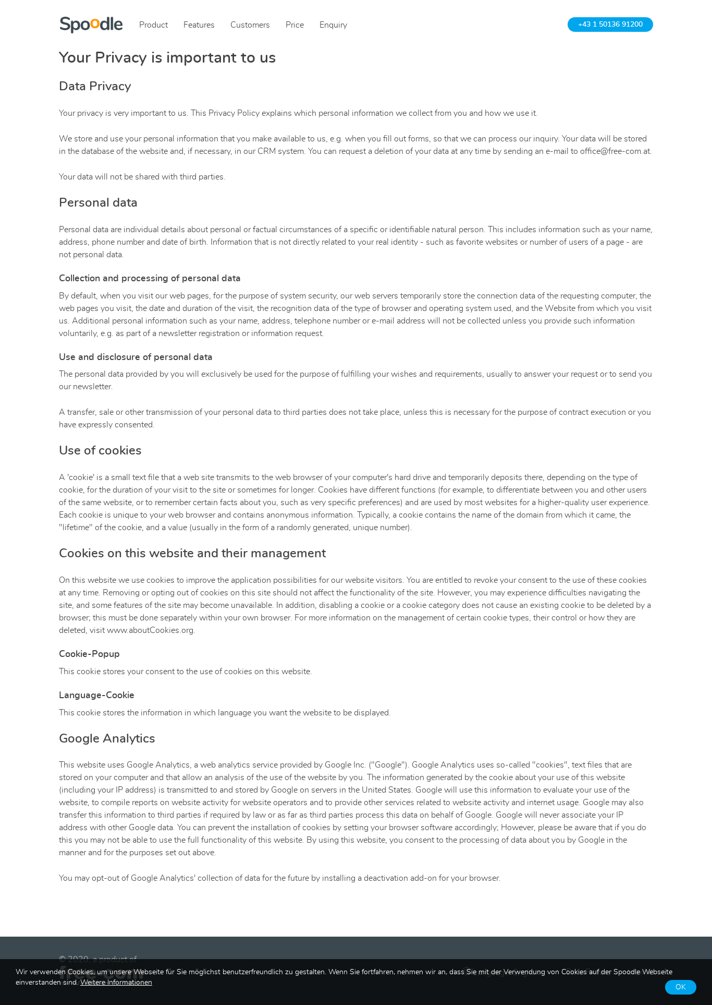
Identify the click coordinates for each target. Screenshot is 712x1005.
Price (295, 25)
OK (681, 987)
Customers (250, 25)
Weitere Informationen (116, 982)
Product (153, 25)
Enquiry (333, 25)
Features (199, 25)
